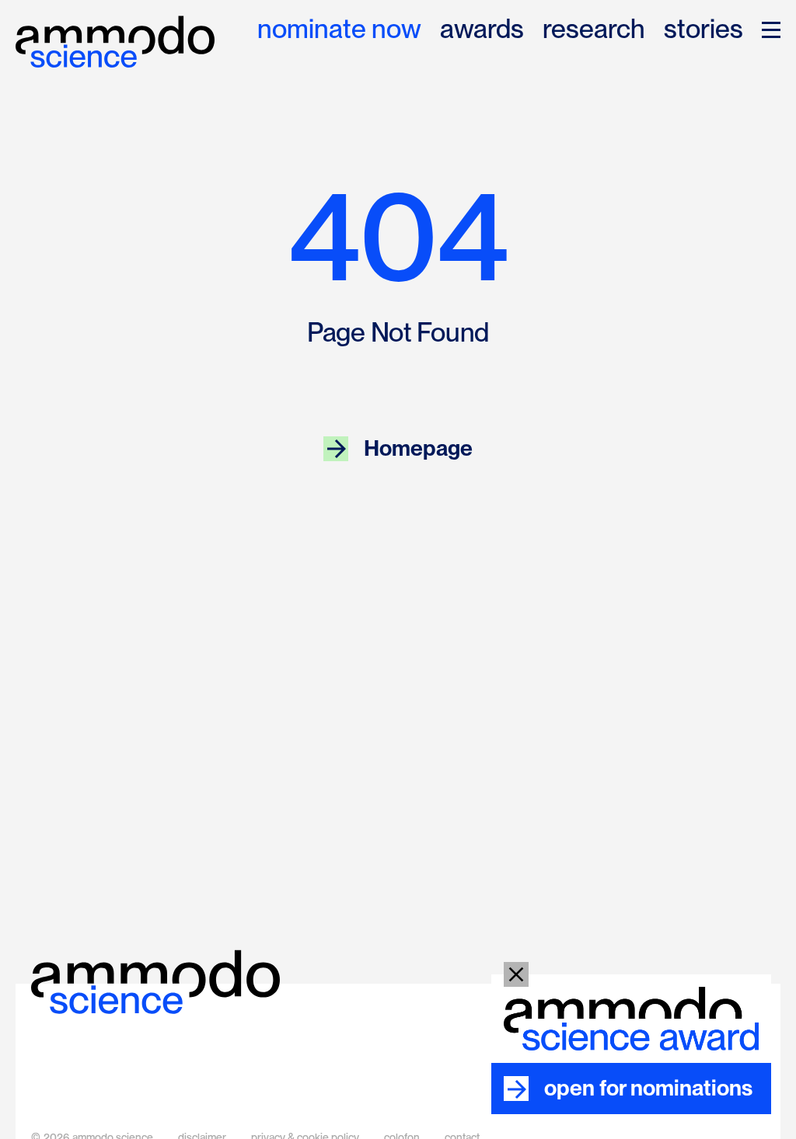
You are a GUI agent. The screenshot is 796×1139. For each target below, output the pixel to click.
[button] (771, 30)
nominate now (339, 30)
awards (482, 30)
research (594, 30)
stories (703, 30)
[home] (115, 42)
